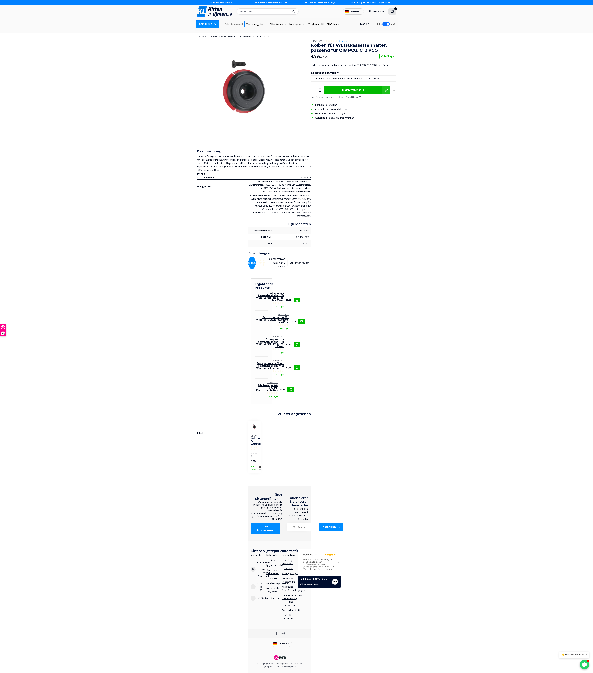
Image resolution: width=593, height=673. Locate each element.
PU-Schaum (333, 24)
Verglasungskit (316, 24)
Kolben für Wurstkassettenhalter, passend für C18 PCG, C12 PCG (242, 36)
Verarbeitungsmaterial (271, 583)
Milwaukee (316, 41)
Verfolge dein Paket (287, 562)
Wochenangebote (255, 24)
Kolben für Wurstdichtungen (254, 441)
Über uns (288, 568)
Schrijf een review (299, 262)
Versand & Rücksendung (287, 580)
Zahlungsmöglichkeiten (287, 573)
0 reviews (343, 41)
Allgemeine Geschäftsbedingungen (287, 588)
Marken (364, 24)
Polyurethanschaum (271, 565)
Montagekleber (297, 24)
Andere (273, 578)
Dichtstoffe (271, 555)
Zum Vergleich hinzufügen (323, 97)
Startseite (201, 36)
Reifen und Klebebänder (271, 572)
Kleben (274, 560)
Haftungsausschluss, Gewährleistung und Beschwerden (287, 600)
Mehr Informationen (265, 528)
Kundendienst (287, 555)
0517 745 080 (259, 587)
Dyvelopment (290, 666)
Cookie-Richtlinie (288, 617)
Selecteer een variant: (325, 72)
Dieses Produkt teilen (349, 97)
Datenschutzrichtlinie (287, 610)
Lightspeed (268, 666)
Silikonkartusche (278, 24)
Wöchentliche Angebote (271, 590)
